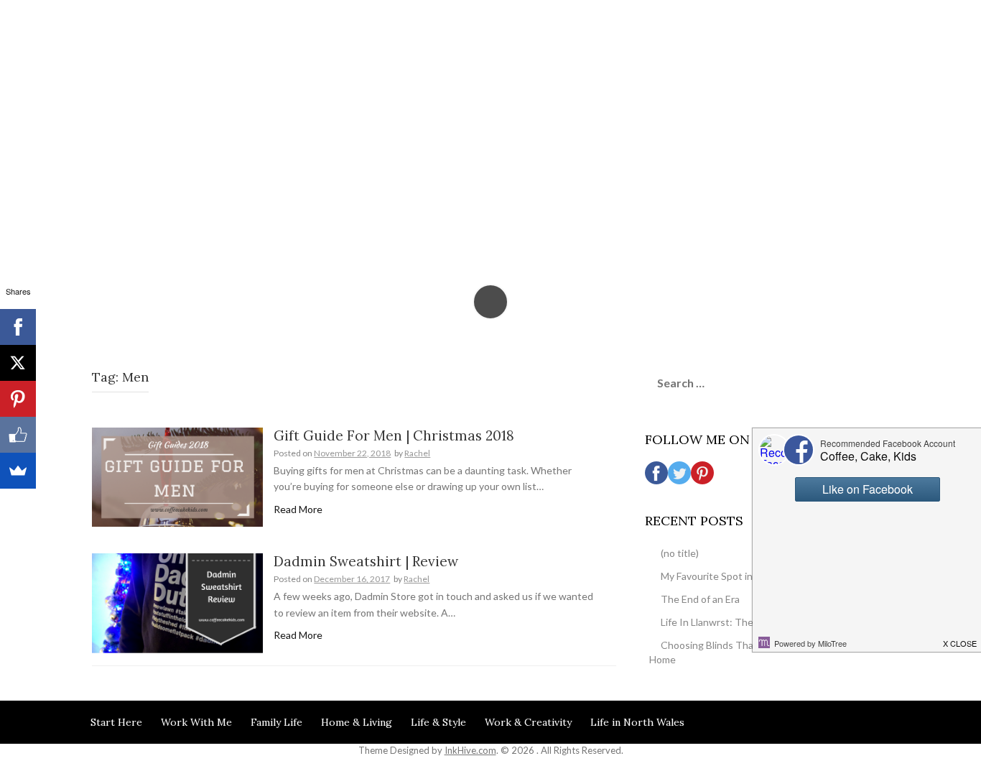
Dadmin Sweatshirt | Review (366, 561)
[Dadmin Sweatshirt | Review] (177, 602)
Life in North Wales (637, 722)
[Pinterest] (18, 399)
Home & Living (356, 722)
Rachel (417, 453)
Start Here (116, 722)
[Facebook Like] (18, 435)
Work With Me (196, 722)
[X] (18, 363)
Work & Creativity (528, 722)
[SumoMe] (18, 471)
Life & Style (438, 722)
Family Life (276, 722)
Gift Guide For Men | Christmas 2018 (394, 435)
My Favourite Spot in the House (731, 576)
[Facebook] (18, 327)
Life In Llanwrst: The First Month (734, 622)
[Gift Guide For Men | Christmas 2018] (177, 476)
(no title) (680, 553)
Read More (298, 509)
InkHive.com (470, 750)
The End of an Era (700, 599)
